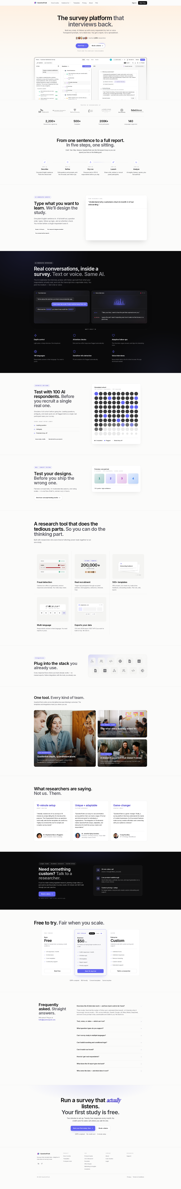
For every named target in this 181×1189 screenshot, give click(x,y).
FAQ (96, 3)
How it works (55, 3)
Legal (107, 1161)
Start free (142, 3)
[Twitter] (41, 1163)
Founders (87, 1161)
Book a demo (96, 45)
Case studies (109, 1158)
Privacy (129, 1177)
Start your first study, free (82, 1128)
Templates (76, 3)
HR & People (88, 1164)
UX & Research (88, 1158)
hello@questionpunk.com (47, 1020)
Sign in (134, 3)
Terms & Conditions (138, 1177)
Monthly (92, 933)
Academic (87, 1169)
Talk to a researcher (123, 971)
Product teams (88, 1156)
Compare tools (67, 1161)
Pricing (84, 3)
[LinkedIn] (38, 1163)
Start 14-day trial (90, 971)
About (91, 3)
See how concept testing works (47, 497)
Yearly (99, 933)
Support (129, 1156)
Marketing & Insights (90, 1166)
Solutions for (65, 3)
